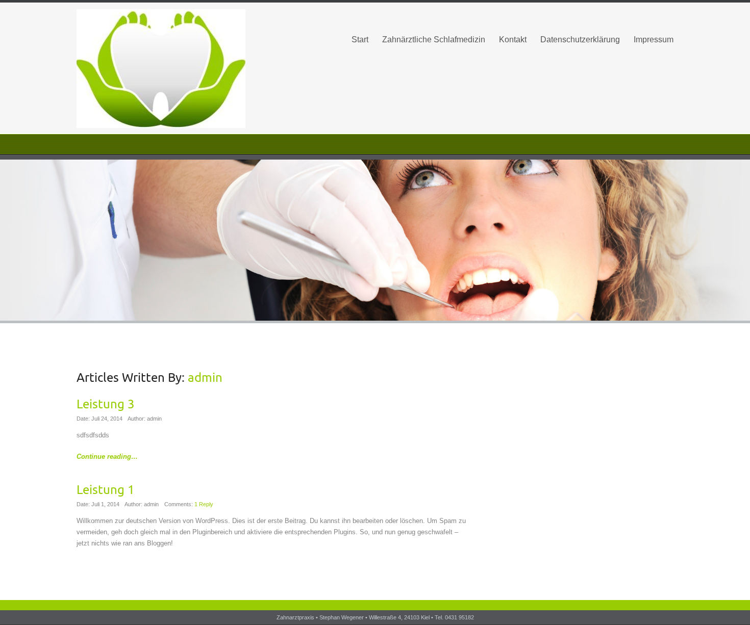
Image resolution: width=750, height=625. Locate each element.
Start (360, 39)
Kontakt (513, 39)
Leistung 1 (106, 490)
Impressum (653, 39)
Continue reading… (107, 456)
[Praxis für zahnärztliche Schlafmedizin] (171, 68)
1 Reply (203, 504)
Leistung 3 (106, 404)
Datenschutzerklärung (580, 39)
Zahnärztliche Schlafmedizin (433, 39)
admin (205, 377)
